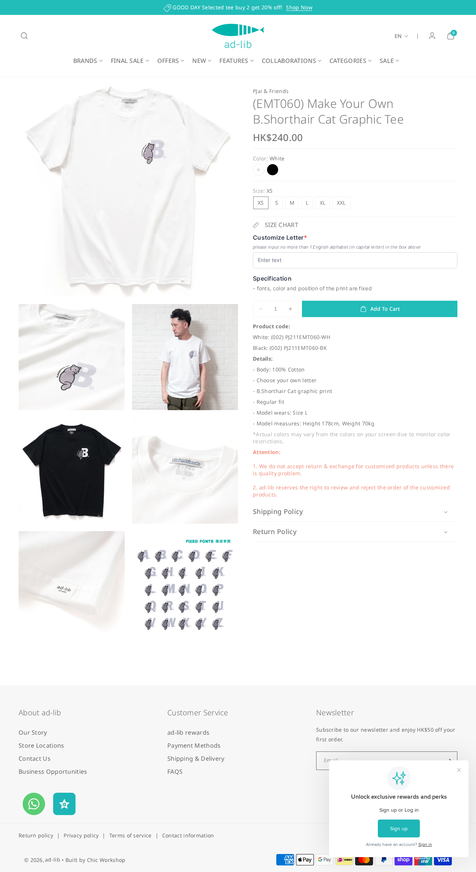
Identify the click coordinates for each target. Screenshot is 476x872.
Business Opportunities (53, 771)
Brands (85, 61)
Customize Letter (280, 238)
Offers (168, 61)
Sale (387, 61)
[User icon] (432, 36)
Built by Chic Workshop (95, 859)
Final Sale (127, 61)
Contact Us (35, 758)
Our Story (33, 732)
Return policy (36, 835)
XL (323, 203)
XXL (341, 203)
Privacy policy (81, 835)
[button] (24, 35)
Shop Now (299, 7)
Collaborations (289, 61)
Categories (347, 61)
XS (261, 203)
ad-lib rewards (188, 732)
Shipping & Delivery (196, 758)
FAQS (175, 771)
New (199, 61)
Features (233, 61)
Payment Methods (194, 745)
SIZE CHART (281, 225)
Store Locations (41, 745)
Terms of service (130, 835)
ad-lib (52, 859)
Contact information (188, 835)
